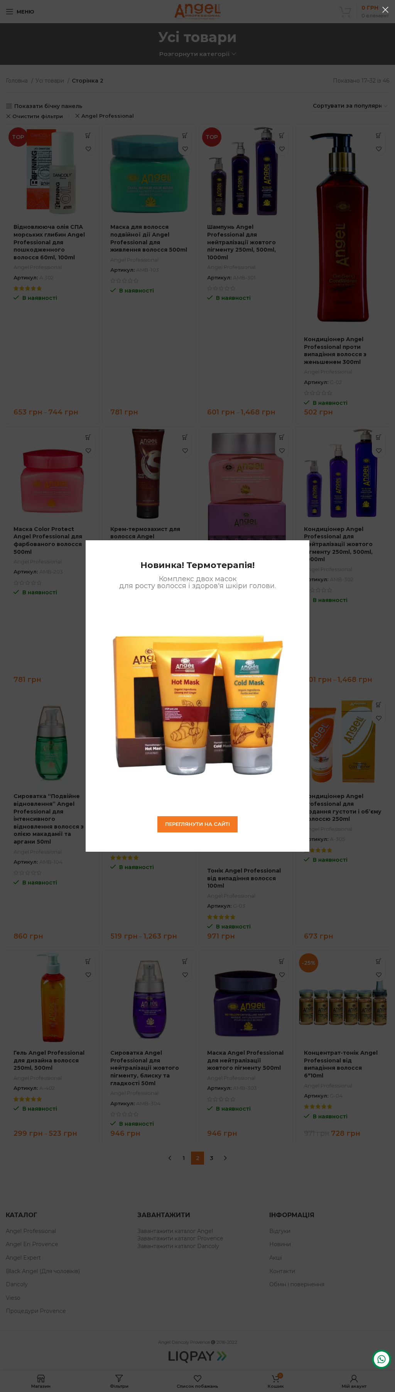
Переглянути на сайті (197, 824)
